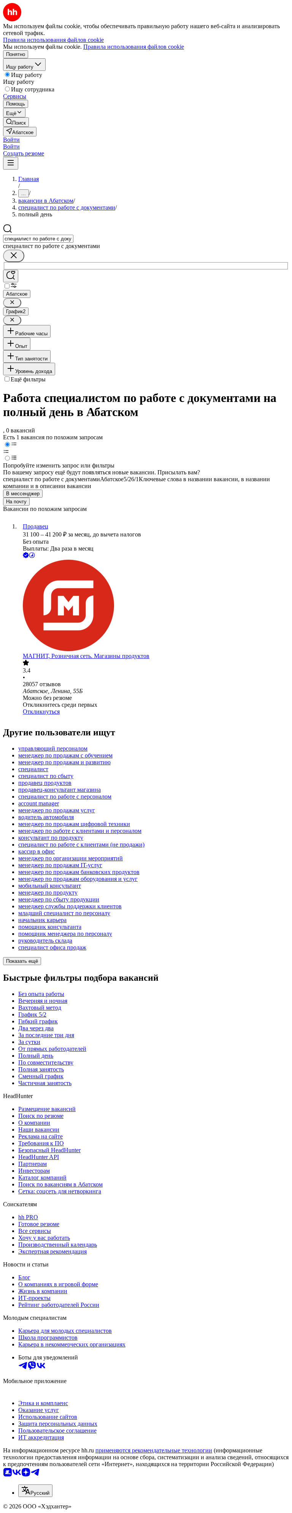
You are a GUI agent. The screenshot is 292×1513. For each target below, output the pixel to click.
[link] (16, 122)
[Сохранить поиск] (10, 276)
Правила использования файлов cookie (133, 46)
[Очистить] (13, 256)
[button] (11, 139)
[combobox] (38, 239)
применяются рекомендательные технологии (153, 1450)
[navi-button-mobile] (10, 163)
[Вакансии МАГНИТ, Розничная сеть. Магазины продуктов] (153, 606)
